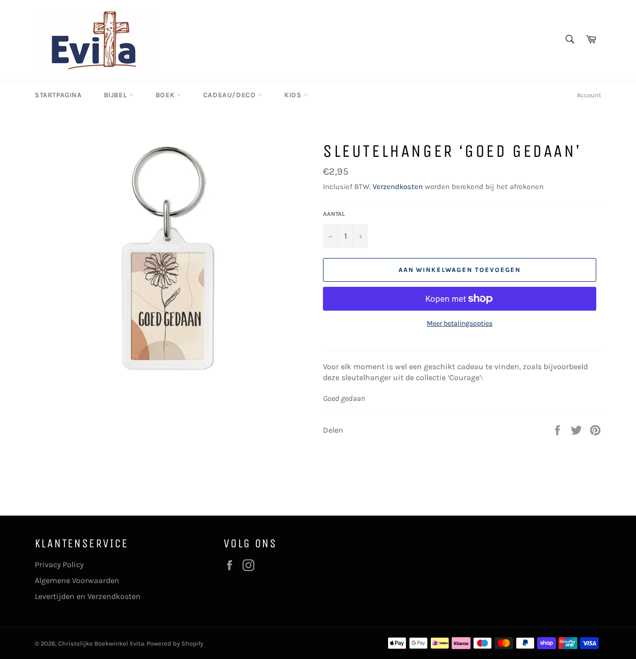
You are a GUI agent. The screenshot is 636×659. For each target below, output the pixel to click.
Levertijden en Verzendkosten (88, 596)
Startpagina (58, 95)
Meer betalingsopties (459, 323)
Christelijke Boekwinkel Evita (101, 643)
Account (589, 95)
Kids (294, 95)
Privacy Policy (59, 564)
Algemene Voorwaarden (77, 580)
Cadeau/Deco (230, 95)
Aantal (334, 213)
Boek (166, 95)
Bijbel (116, 95)
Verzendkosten (398, 186)
